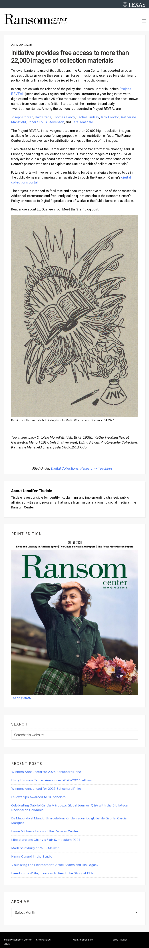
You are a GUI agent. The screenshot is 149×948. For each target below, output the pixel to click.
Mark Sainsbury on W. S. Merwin (35, 848)
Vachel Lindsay (87, 117)
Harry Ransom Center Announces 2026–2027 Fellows (51, 780)
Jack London (110, 117)
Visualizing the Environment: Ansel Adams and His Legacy (54, 865)
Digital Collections (64, 468)
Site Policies (43, 939)
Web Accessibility (83, 939)
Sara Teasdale (82, 122)
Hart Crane (43, 117)
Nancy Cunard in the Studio (31, 856)
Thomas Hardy (64, 117)
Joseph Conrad (22, 117)
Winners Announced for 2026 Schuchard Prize (46, 772)
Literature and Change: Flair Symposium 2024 (46, 839)
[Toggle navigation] (144, 20)
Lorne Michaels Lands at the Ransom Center (44, 831)
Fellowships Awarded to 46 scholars (38, 797)
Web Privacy (120, 939)
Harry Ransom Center (19, 939)
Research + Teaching (96, 468)
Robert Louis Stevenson (45, 122)
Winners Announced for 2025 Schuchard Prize (46, 788)
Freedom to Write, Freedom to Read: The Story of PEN (52, 873)
